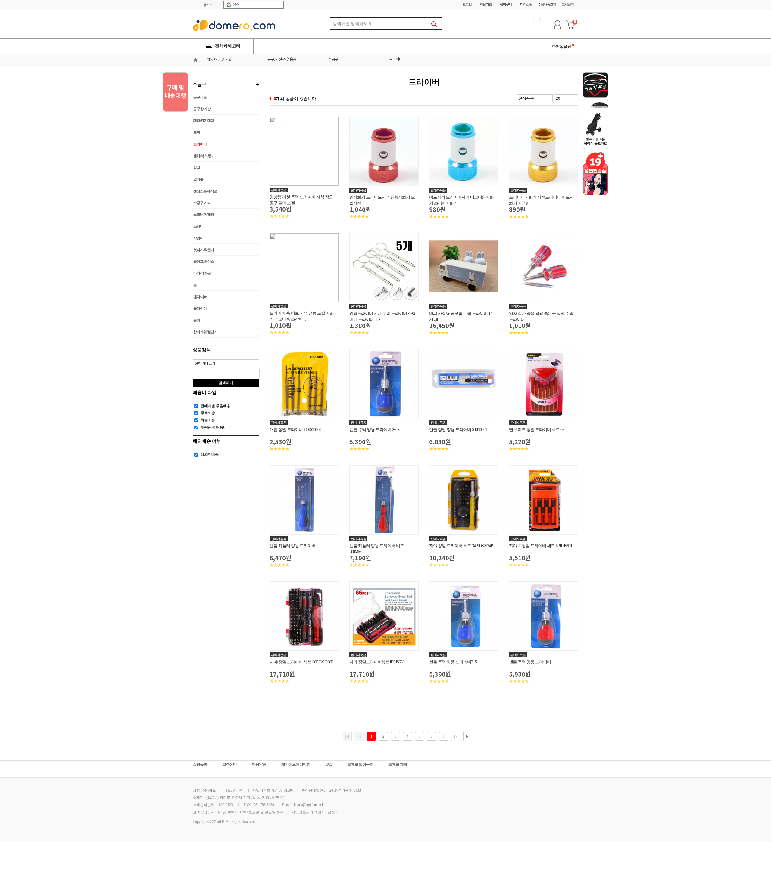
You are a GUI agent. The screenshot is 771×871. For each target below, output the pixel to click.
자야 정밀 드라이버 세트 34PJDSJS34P (461, 546)
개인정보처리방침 (295, 764)
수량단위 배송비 (214, 427)
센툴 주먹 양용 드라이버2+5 (453, 662)
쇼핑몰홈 (200, 764)
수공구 (333, 59)
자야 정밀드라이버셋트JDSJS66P (376, 662)
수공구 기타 (202, 203)
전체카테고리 (227, 46)
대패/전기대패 (203, 121)
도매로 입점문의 (360, 764)
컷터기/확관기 (203, 250)
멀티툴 (198, 179)
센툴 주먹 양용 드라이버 (530, 662)
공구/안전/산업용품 (281, 59)
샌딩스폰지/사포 (205, 191)
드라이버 (395, 59)
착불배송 (208, 420)
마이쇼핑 (526, 4)
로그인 (467, 4)
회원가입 (486, 4)
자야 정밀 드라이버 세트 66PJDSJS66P (301, 662)
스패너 (198, 226)
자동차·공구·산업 (219, 60)
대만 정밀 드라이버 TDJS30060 (295, 429)
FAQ (328, 764)
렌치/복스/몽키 (203, 156)
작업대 (198, 238)
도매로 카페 (397, 764)
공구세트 (200, 97)
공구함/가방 (202, 109)
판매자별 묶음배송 (215, 406)
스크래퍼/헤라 (203, 214)
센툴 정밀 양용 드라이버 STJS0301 (458, 429)
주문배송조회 (547, 4)
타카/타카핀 (202, 273)
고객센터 (568, 4)
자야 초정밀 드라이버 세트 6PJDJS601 (540, 546)
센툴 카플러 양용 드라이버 (292, 546)
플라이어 (200, 308)
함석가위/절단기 (205, 332)
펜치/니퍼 (200, 297)
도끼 (196, 132)
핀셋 (196, 320)
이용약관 (259, 764)
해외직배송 (210, 454)
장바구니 (506, 4)
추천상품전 (562, 46)
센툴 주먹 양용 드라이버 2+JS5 (375, 429)
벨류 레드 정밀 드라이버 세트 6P (536, 429)
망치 (196, 168)
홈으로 (208, 5)
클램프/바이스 (203, 261)
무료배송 (208, 413)
